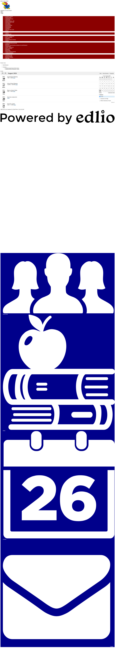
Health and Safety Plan (9, 22)
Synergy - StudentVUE (9, 36)
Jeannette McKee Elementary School (12, 69)
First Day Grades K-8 (12, 97)
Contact (111, 646)
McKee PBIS (7, 50)
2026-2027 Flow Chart (9, 29)
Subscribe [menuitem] (112, 73)
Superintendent (8, 27)
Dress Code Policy (8, 37)
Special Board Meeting (12, 76)
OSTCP (6, 30)
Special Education (8, 25)
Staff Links (7, 58)
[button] (5, 15)
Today (100, 92)
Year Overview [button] (106, 73)
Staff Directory (8, 26)
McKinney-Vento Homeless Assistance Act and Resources (16, 45)
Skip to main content (4, 0)
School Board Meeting (12, 83)
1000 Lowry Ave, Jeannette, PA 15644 (7, 109)
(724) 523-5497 (21, 109)
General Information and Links (11, 43)
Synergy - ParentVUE (9, 47)
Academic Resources (9, 52)
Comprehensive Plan (9, 18)
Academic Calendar (9, 16)
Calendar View (111, 92)
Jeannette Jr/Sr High (104, 98)
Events (102, 96)
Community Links (8, 55)
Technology (7, 28)
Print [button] (100, 73)
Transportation (8, 46)
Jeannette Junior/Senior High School (12, 68)
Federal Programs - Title (9, 20)
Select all (112, 102)
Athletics (7, 32)
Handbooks (7, 38)
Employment (7, 19)
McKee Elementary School (106, 100)
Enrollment (7, 44)
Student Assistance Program (10, 39)
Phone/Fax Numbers (9, 57)
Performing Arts (8, 34)
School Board (7, 24)
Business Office (8, 17)
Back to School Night (12, 90)
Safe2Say (7, 40)
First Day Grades (11, 103)
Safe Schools (7, 23)
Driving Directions (8, 56)
